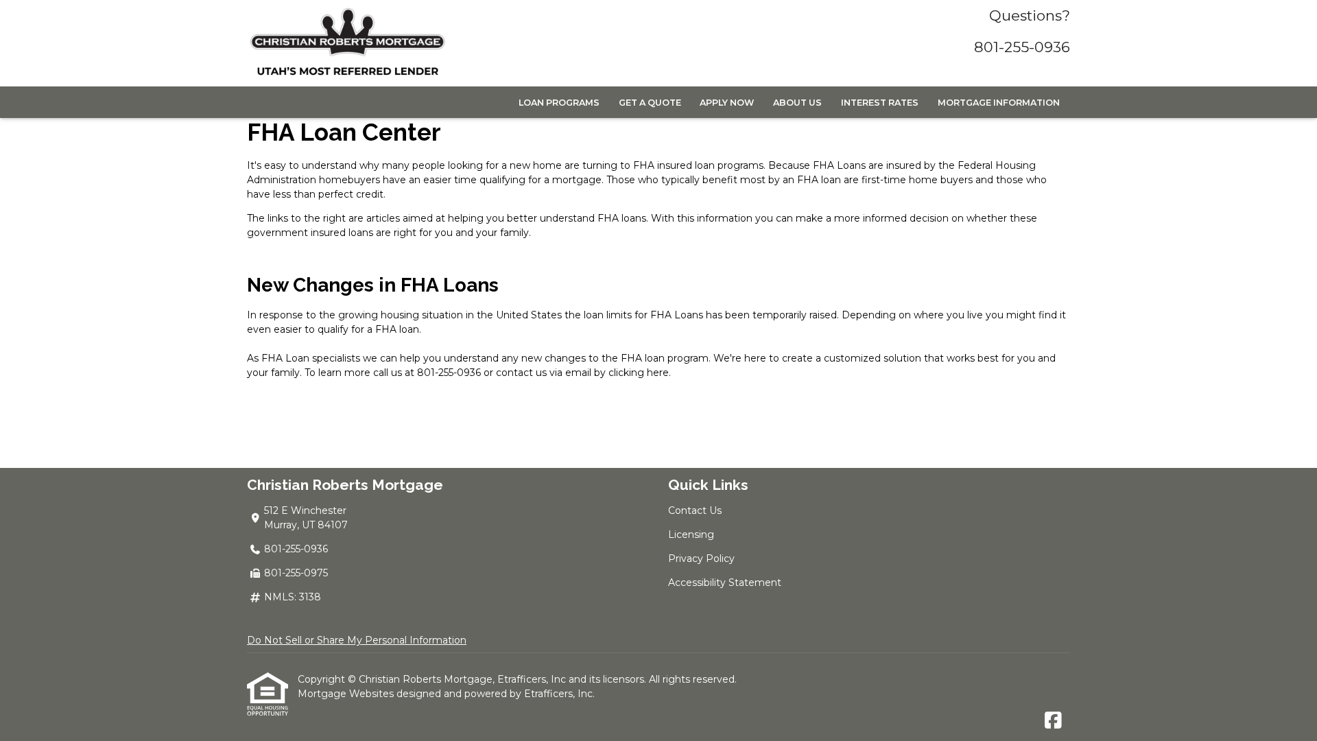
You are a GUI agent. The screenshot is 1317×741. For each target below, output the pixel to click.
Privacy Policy (701, 558)
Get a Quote (650, 102)
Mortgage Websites (347, 693)
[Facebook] (1053, 721)
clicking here (638, 372)
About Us (797, 102)
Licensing (691, 534)
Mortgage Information (999, 102)
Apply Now (727, 102)
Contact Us (695, 510)
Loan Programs (559, 102)
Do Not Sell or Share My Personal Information (356, 640)
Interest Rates (879, 102)
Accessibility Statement (724, 582)
